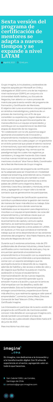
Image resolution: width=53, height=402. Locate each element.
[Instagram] (6, 395)
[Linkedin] (11, 395)
